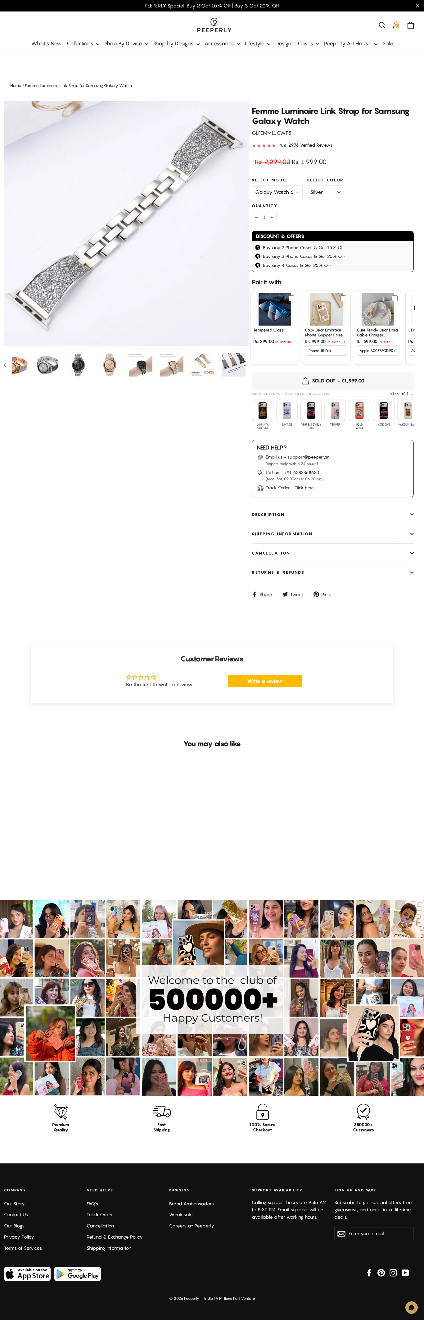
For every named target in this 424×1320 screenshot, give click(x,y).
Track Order (100, 1214)
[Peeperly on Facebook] (369, 1272)
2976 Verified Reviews (310, 145)
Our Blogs (14, 1225)
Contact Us (16, 1214)
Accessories (220, 43)
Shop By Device (123, 43)
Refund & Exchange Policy (115, 1237)
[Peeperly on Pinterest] (381, 1272)
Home (15, 85)
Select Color (325, 180)
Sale (387, 43)
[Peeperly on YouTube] (405, 1272)
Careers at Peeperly (191, 1225)
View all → (402, 394)
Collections (81, 43)
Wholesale (181, 1214)
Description (268, 514)
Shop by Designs (174, 43)
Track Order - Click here (290, 487)
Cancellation (271, 553)
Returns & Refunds (278, 572)
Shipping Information (109, 1248)
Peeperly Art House (348, 43)
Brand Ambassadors (191, 1203)
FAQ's (92, 1203)
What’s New (46, 43)
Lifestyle (255, 43)
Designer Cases (294, 43)
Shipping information (282, 534)
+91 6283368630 (301, 472)
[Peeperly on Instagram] (393, 1272)
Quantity (264, 205)
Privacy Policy (19, 1237)
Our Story (14, 1203)
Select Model (270, 180)
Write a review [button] (265, 681)
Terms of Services (23, 1248)
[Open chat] (411, 1307)
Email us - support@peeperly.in (298, 456)
